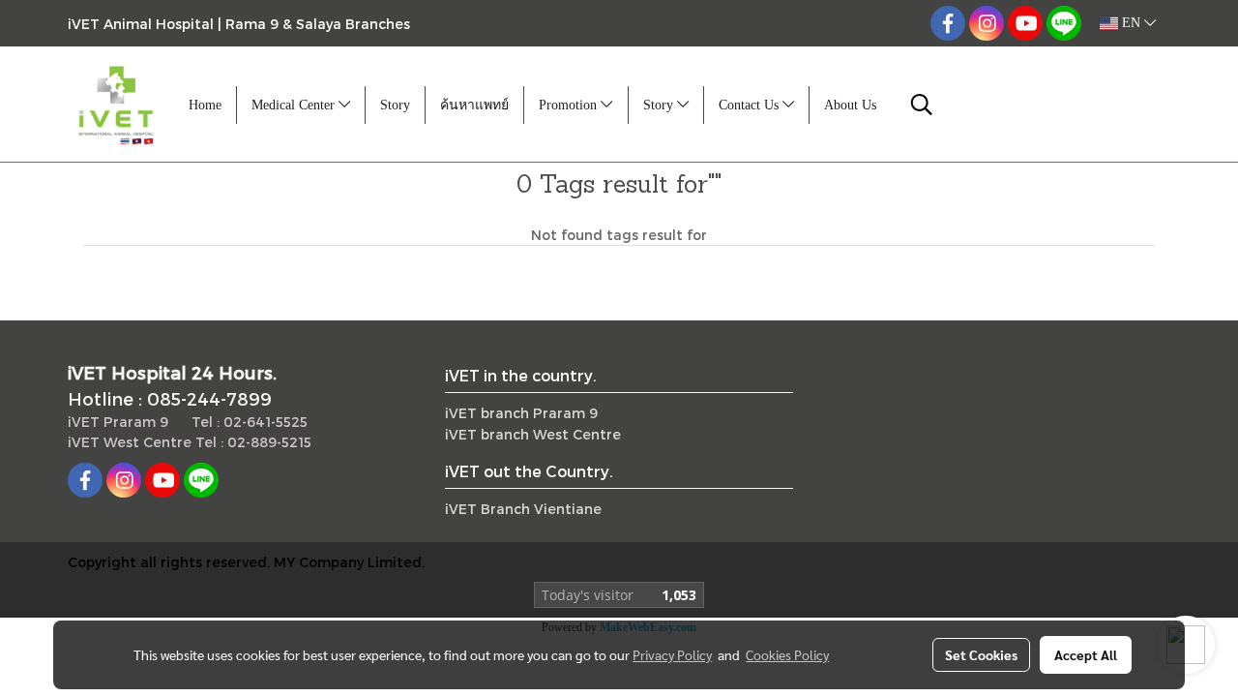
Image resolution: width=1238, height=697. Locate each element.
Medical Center (295, 105)
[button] (921, 104)
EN (1131, 22)
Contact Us (750, 105)
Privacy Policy (672, 654)
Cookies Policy (787, 654)
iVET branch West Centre (533, 434)
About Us (850, 105)
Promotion (570, 105)
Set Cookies (981, 654)
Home (205, 105)
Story (395, 105)
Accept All (1085, 654)
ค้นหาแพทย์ (474, 105)
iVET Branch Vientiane (523, 508)
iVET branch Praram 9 (521, 413)
